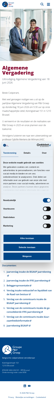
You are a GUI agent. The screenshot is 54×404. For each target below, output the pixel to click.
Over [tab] (44, 153)
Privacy (11, 397)
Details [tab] (27, 153)
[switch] (47, 209)
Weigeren (27, 256)
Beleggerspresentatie (18, 285)
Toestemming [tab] (9, 153)
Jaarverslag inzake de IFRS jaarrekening (27, 280)
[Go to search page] (42, 4)
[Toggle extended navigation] (48, 4)
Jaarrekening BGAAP (17, 325)
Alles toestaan (27, 238)
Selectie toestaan (27, 247)
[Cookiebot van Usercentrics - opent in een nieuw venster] (39, 145)
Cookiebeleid (41, 397)
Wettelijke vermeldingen (25, 397)
